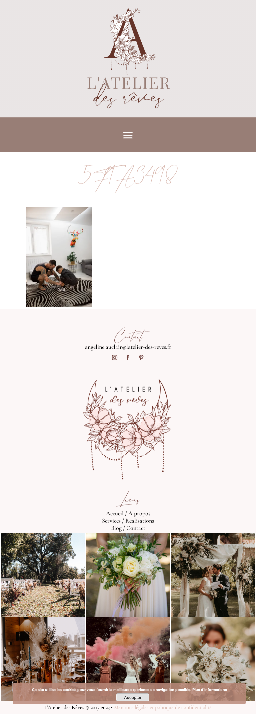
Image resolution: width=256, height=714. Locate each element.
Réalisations (139, 520)
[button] (59, 257)
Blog (116, 528)
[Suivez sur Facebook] (128, 357)
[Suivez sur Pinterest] (141, 357)
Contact (135, 528)
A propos (139, 513)
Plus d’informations (209, 689)
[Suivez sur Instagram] (114, 357)
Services (111, 520)
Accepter (133, 697)
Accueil (115, 513)
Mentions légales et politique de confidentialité (163, 707)
